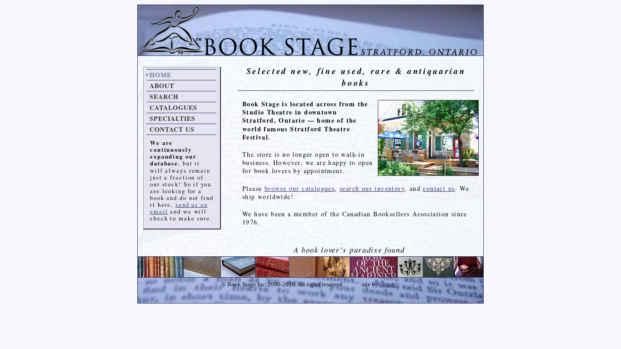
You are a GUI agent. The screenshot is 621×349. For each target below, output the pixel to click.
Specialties (172, 118)
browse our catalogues (300, 188)
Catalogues (173, 107)
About (162, 85)
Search (164, 96)
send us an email (179, 208)
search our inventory (372, 188)
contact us (439, 188)
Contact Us (172, 129)
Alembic (389, 284)
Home (160, 75)
